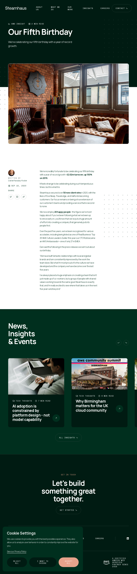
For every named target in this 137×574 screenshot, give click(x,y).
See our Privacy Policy (16, 551)
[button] (118, 342)
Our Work (70, 8)
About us (39, 8)
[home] (15, 8)
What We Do (55, 8)
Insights (88, 8)
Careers (105, 8)
